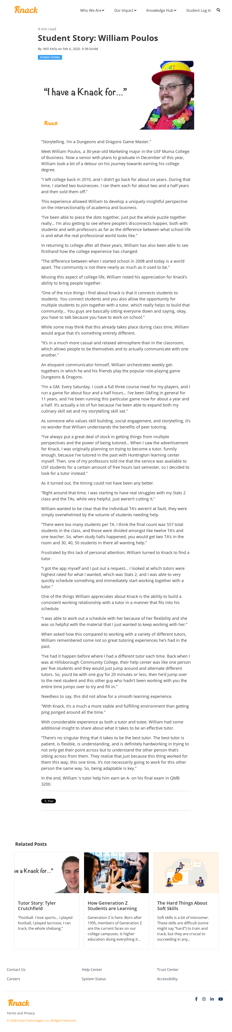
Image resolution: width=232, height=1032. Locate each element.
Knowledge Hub (159, 10)
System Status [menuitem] (94, 978)
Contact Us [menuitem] (16, 969)
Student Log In (198, 10)
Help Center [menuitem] (92, 969)
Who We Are (90, 10)
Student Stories (50, 57)
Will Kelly (50, 49)
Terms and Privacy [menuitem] (21, 1013)
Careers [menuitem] (13, 978)
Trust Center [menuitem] (168, 969)
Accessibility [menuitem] (167, 978)
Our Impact (123, 10)
